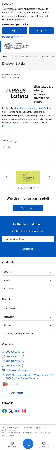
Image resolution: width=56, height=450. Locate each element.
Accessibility (9, 316)
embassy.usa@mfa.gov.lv (18, 370)
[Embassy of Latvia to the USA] (29, 50)
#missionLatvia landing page (28, 108)
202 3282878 (13, 361)
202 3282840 (13, 351)
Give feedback (28, 208)
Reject (15, 30)
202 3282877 (13, 356)
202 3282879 (13, 365)
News (6, 280)
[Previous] (6, 177)
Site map (8, 325)
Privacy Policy (10, 308)
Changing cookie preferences (18, 333)
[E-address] (8, 384)
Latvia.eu (6, 126)
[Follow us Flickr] (17, 411)
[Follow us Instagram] (24, 411)
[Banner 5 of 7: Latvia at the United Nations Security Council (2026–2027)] (28, 177)
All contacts (17, 392)
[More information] (23, 352)
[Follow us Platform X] (11, 411)
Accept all (41, 30)
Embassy (8, 288)
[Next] (50, 177)
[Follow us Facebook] (4, 411)
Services (8, 271)
